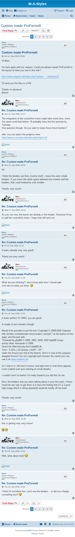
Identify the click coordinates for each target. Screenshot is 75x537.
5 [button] (47, 36)
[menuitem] (9, 11)
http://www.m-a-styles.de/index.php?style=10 (24, 137)
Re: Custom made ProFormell (20, 110)
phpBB (28, 530)
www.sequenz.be (19, 359)
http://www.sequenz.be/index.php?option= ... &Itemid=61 (30, 76)
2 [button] (35, 36)
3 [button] (39, 36)
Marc (18, 100)
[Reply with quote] (65, 45)
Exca (4, 42)
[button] (51, 37)
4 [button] (43, 36)
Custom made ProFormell (21, 26)
